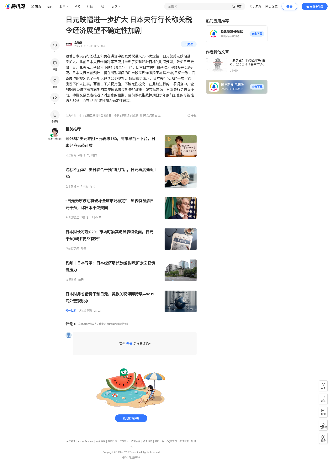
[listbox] (131, 219)
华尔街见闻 (72, 248)
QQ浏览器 (171, 441)
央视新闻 (71, 279)
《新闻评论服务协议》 (117, 323)
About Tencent (85, 441)
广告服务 (135, 441)
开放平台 (124, 441)
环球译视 (71, 155)
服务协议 (100, 441)
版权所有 (136, 457)
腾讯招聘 (147, 441)
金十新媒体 (72, 186)
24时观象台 (72, 217)
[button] (257, 34)
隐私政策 (112, 441)
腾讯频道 (184, 441)
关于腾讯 (71, 441)
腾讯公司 (126, 457)
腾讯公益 (159, 441)
